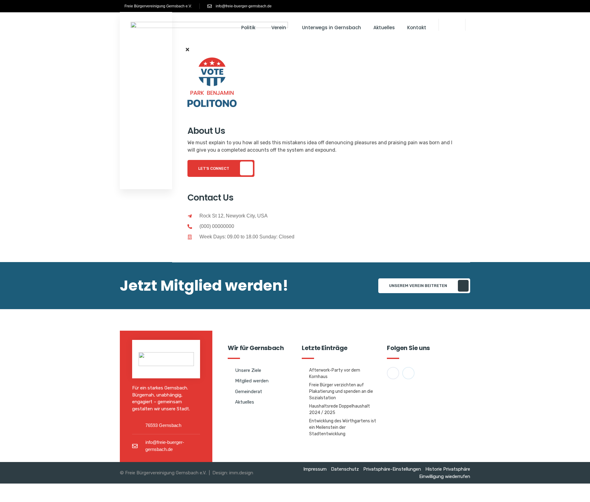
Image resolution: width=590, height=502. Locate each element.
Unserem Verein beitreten (418, 285)
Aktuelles (384, 27)
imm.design (241, 473)
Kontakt (416, 27)
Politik (248, 27)
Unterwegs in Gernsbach (331, 27)
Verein (278, 27)
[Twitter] (212, 255)
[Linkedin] (456, 6)
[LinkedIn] (228, 255)
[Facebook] (450, 6)
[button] (452, 22)
